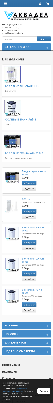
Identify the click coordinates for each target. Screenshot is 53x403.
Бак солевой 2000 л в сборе (33, 260)
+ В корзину (29, 183)
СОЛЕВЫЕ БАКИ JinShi (20, 119)
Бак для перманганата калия (24, 153)
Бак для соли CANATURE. (22, 86)
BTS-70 (26, 199)
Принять (44, 391)
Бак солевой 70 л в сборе (32, 291)
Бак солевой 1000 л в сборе (33, 229)
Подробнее (29, 188)
